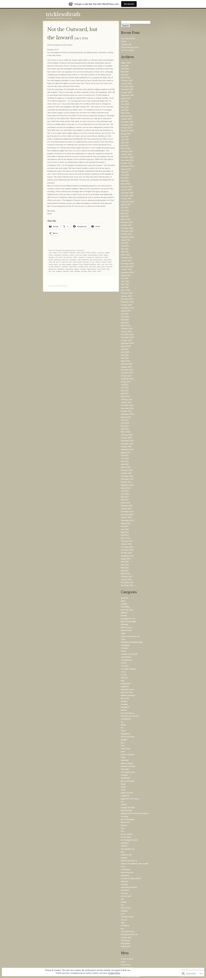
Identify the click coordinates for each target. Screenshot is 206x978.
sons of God (126, 908)
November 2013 (127, 514)
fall (122, 728)
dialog (106, 255)
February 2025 (126, 116)
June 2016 (125, 423)
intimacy (98, 262)
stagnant (59, 271)
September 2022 (127, 202)
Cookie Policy (114, 973)
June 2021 (125, 246)
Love (106, 264)
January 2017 (126, 402)
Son (50, 271)
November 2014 (127, 479)
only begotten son (128, 849)
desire (101, 255)
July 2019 (124, 314)
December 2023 (127, 157)
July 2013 (124, 526)
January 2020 (126, 296)
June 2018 (125, 352)
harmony (64, 262)
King (63, 264)
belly (78, 252)
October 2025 (126, 92)
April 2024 (125, 145)
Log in (123, 962)
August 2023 (126, 169)
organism (65, 266)
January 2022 (126, 225)
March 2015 (125, 467)
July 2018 (124, 349)
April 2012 (125, 571)
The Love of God (127, 50)
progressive (52, 269)
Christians (65, 255)
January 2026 (126, 83)
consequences (126, 660)
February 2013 (126, 541)
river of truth (101, 269)
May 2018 (125, 355)
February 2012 (126, 576)
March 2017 (125, 396)
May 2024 (125, 143)
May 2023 (125, 178)
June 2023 (125, 175)
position (124, 858)
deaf (122, 681)
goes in (58, 262)
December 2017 (127, 370)
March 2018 (125, 361)
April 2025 (125, 110)
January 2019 (126, 331)
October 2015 (126, 447)
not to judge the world (129, 840)
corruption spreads (128, 669)
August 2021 (126, 240)
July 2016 (124, 420)
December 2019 (127, 299)
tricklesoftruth (63, 14)
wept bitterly (125, 943)
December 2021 (127, 228)
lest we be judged (127, 819)
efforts (75, 257)
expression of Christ (101, 257)
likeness (124, 825)
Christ (51, 255)
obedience (57, 266)
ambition (66, 252)
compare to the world (129, 654)
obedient (124, 846)
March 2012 (125, 574)
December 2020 (127, 264)
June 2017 (125, 387)
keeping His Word (128, 808)
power (103, 266)
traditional (66, 271)
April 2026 (125, 75)
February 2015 (126, 470)
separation (125, 890)
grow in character (128, 754)
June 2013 (125, 529)
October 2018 (126, 340)
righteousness (91, 269)
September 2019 (127, 308)
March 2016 (125, 432)
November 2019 (127, 302)
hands (123, 757)
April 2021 (125, 252)
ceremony (100, 252)
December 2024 (127, 122)
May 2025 (125, 107)
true (122, 929)
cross (123, 672)
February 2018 (126, 364)
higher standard (127, 763)
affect (123, 601)
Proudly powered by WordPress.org (57, 286)
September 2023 (127, 166)
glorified (124, 740)
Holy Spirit (125, 769)
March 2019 (125, 326)
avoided (124, 604)
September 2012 (127, 556)
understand (125, 940)
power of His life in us (129, 861)
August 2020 (126, 275)
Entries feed (125, 965)
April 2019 (125, 323)
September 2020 (127, 272)
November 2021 (127, 231)
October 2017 (126, 376)
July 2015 (124, 455)
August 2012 (126, 559)
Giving (123, 41)
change (107, 252)
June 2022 (125, 210)
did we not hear (127, 692)
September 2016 (127, 414)
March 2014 (125, 503)
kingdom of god (77, 264)
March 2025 (125, 113)
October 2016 (126, 411)
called (123, 633)
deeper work (126, 683)
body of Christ (85, 252)
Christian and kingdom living (64, 250)
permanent (92, 266)
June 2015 (125, 458)
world (99, 271)
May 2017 (125, 391)
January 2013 (126, 544)
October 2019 (126, 305)
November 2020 (127, 266)
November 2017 (127, 373)
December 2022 (127, 193)
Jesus (109, 262)
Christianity (125, 645)
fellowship (57, 260)
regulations (61, 269)
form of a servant (127, 737)
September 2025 (127, 95)
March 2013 (125, 538)
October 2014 (126, 482)
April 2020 (125, 287)
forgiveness (125, 734)
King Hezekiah (126, 810)
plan (98, 266)
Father (51, 260)
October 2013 (126, 517)
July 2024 (124, 137)
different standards (128, 695)
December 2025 (127, 86)
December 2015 (127, 441)
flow (67, 260)
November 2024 (127, 125)
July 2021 (124, 243)
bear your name (127, 610)
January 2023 (126, 190)
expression (90, 257)
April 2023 (125, 181)
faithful (123, 725)
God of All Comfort (128, 38)
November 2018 (127, 337)
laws (98, 264)
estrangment (126, 719)
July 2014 (124, 491)
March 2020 (125, 290)
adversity (124, 598)
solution (124, 902)
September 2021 (127, 237)
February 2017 (126, 399)
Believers (73, 252)
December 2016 (127, 405)
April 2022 (125, 216)
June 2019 (125, 317)
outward (80, 266)
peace (86, 266)
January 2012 (126, 579)
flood (63, 260)
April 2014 (125, 500)
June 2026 (125, 69)
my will (51, 266)
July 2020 (124, 278)
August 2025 (126, 98)
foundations (73, 260)
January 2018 (126, 367)
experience (82, 257)
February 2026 (126, 80)
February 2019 (126, 328)
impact (123, 787)
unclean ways (126, 937)
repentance (125, 875)
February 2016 (126, 435)
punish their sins (127, 872)
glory (123, 743)
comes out (78, 255)
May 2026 (125, 72)
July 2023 (124, 172)
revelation (83, 269)
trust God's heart (127, 931)
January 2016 (126, 438)
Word (89, 271)
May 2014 (125, 497)
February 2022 (126, 222)
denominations (93, 255)
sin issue (124, 893)
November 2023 (127, 160)
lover (110, 264)
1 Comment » (80, 250)
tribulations (125, 926)
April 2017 (125, 393)
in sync (92, 262)
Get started (129, 4)
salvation (124, 884)
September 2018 (127, 343)
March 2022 (125, 219)
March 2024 (125, 148)
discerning (125, 698)
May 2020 (125, 284)
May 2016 (125, 426)
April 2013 (125, 535)
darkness (124, 678)
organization (73, 266)
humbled (124, 775)
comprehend (126, 657)
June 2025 (125, 104)
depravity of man (127, 689)
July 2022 (124, 207)
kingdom (68, 264)
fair (122, 722)
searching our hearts (129, 887)
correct (123, 663)
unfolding (77, 271)
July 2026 (124, 66)
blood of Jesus (126, 627)
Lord (102, 264)
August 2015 (126, 453)
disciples (51, 257)
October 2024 (126, 128)
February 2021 (126, 258)
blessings (124, 624)
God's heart (108, 260)
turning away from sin (129, 934)
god (91, 260)
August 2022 (126, 205)
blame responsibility (128, 621)
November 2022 (127, 196)
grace (123, 751)
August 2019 (126, 311)
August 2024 (126, 134)
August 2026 (126, 63)
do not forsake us (128, 713)
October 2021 (126, 234)
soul (53, 271)
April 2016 (125, 429)
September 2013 (127, 520)
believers (124, 613)
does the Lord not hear (130, 716)
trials (123, 923)
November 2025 (127, 89)
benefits (124, 616)
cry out (123, 675)
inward (104, 262)
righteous (124, 881)
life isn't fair (125, 822)
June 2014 (125, 494)
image (123, 784)
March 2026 (125, 78)
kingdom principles (90, 264)
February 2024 (126, 151)
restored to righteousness (131, 878)
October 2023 (126, 163)
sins (122, 899)
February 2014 (126, 506)
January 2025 (126, 119)
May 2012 (125, 568)
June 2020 (125, 281)
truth (71, 271)
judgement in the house (130, 799)
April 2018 (125, 358)
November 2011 (127, 585)
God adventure (98, 260)
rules (108, 269)
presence (109, 266)
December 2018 (127, 334)
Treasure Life (126, 44)
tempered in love (127, 917)
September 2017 (127, 379)
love (122, 831)
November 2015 (127, 444)
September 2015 (127, 449)
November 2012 (127, 550)
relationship (69, 269)
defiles (85, 255)
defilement (125, 687)
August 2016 (126, 417)
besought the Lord (128, 619)
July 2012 (124, 562)
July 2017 (124, 385)
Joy (60, 264)
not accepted (126, 837)
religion (76, 269)
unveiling (84, 271)
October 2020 (126, 269)
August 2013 (126, 523)
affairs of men (57, 252)
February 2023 (126, 187)
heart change (77, 262)
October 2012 (126, 553)
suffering (124, 911)
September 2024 (127, 131)
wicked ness (126, 946)
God (122, 745)
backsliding (125, 607)
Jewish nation (53, 264)
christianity (57, 255)
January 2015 (126, 473)
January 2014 (126, 509)
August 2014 (126, 488)
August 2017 (126, 382)
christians (124, 648)
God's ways (125, 748)
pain (122, 852)
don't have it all (60, 257)
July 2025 (124, 101)
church (71, 255)
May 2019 (125, 320)
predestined (125, 869)
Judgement (125, 796)
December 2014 (127, 476)
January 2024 (126, 154)
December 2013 (127, 512)
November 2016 (127, 408)
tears (123, 914)
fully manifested (83, 260)
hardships (125, 760)
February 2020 (126, 293)
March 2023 (125, 184)
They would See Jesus (130, 47)
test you (124, 920)
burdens (93, 252)
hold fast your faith (128, 766)
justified (124, 804)
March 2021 (125, 255)
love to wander (126, 834)
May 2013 (125, 532)
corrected (124, 666)
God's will (52, 262)
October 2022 (126, 199)
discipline (124, 704)
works (94, 271)
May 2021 (125, 249)
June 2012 (125, 565)
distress (124, 710)
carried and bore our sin (130, 636)
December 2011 (127, 582)
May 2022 (125, 213)
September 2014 (127, 485)
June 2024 (125, 139)
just (122, 802)
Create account (127, 959)
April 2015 (125, 464)
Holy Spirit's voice (128, 772)
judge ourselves (127, 793)
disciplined (125, 707)
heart (70, 262)
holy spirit (85, 262)
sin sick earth (126, 896)
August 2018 (126, 346)
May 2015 (125, 461)
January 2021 (126, 261)
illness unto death (127, 781)
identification (125, 778)
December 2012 (127, 547)
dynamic (69, 257)
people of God (126, 855)
